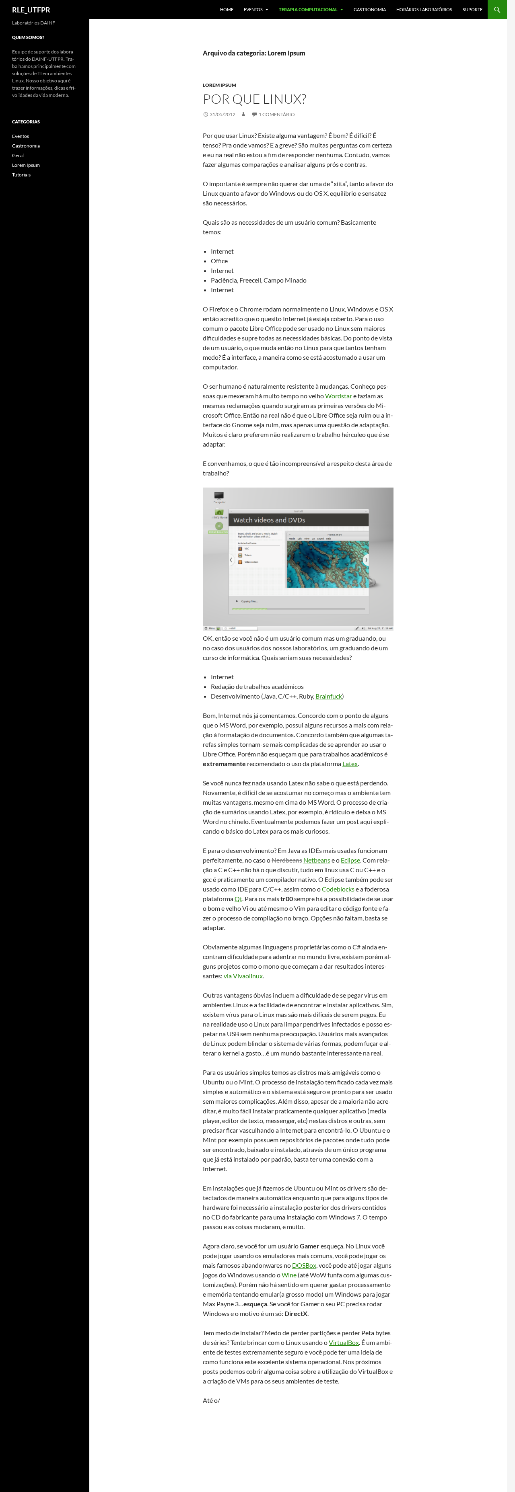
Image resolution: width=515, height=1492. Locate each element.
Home (226, 9)
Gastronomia (370, 9)
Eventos (253, 9)
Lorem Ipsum (219, 85)
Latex (350, 763)
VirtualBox (344, 1342)
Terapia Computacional (308, 9)
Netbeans (316, 860)
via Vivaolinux (243, 976)
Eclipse (350, 860)
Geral (18, 155)
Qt (238, 898)
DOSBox (304, 1265)
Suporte (472, 9)
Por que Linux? (254, 98)
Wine (289, 1275)
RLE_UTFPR (31, 9)
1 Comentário (277, 114)
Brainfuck (328, 696)
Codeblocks (338, 889)
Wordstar (338, 396)
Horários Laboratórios (424, 9)
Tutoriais (21, 175)
